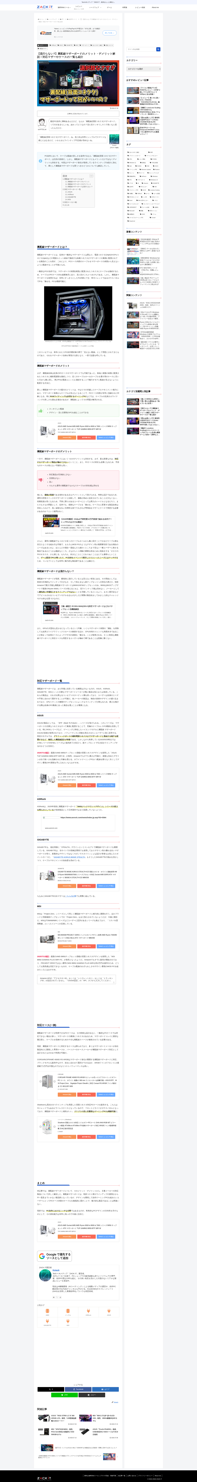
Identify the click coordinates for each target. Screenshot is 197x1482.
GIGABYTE (69, 45)
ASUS (61, 45)
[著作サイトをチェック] (53, 1297)
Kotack (56, 1270)
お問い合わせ (131, 1475)
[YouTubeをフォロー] (60, 1297)
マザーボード (85, 45)
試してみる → (109, 33)
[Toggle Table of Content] (90, 176)
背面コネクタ (109, 45)
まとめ (66, 205)
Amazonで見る (67, 437)
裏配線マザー (43, 48)
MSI (77, 45)
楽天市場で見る (86, 437)
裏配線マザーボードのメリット (79, 181)
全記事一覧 (121, 1475)
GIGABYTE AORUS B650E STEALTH (69, 857)
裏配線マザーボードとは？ (74, 179)
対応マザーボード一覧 (72, 189)
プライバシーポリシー (145, 1475)
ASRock (53, 45)
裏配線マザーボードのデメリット (79, 184)
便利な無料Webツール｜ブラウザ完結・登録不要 (100, 1475)
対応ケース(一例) (70, 202)
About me (158, 1475)
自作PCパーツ (43, 45)
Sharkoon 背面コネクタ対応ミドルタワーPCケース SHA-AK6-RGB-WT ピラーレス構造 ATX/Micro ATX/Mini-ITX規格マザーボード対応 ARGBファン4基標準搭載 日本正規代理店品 (87, 1125)
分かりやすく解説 (97, 45)
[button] (91, 1395)
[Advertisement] (78, 223)
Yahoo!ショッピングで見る (106, 437)
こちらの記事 (70, 896)
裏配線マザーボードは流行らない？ (80, 186)
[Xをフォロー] (57, 1297)
